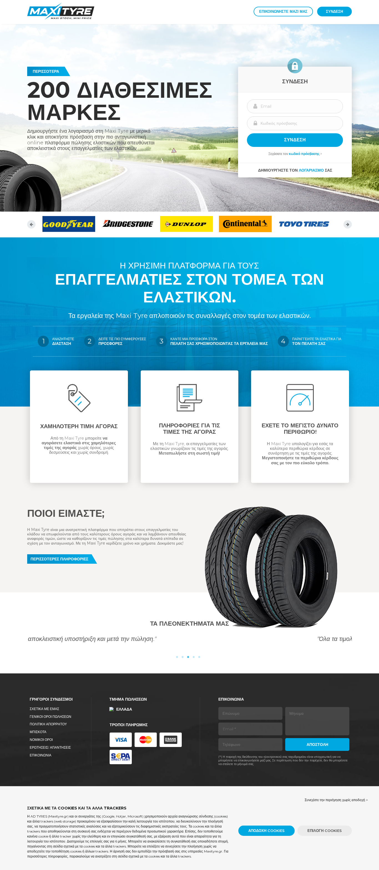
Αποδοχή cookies (266, 830)
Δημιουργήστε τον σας (295, 170)
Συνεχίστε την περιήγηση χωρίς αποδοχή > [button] (336, 800)
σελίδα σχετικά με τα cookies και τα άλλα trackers (89, 846)
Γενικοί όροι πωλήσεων (50, 716)
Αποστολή (317, 744)
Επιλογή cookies (324, 830)
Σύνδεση (334, 11)
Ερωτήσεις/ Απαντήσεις (50, 747)
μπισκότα (38, 732)
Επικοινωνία (40, 755)
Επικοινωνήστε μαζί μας (283, 11)
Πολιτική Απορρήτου (48, 724)
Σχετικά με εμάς (44, 709)
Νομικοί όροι (41, 740)
